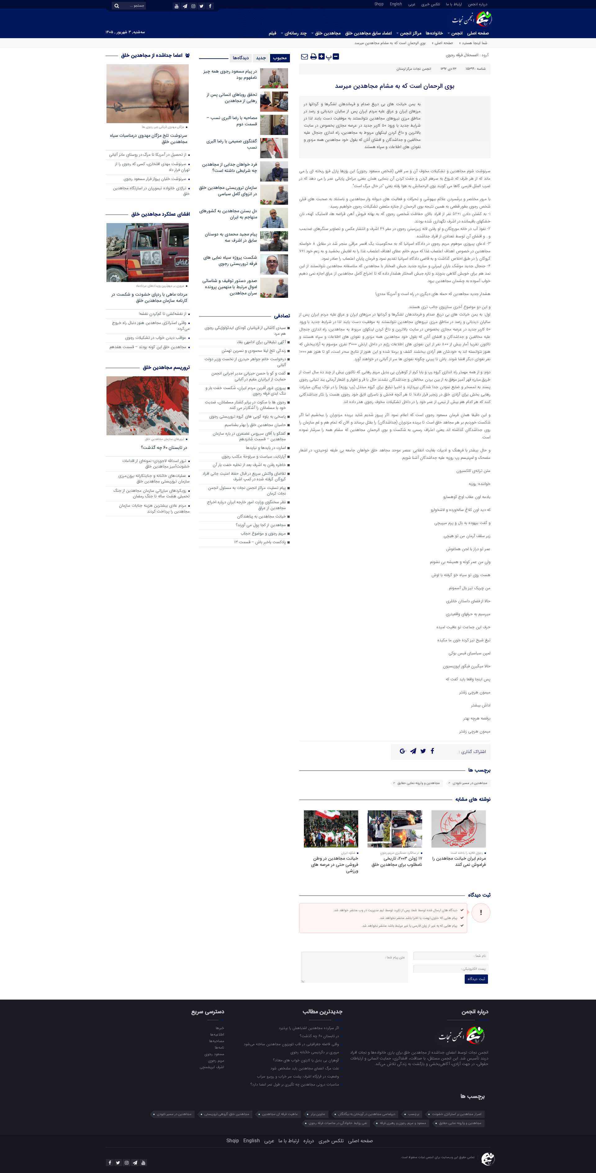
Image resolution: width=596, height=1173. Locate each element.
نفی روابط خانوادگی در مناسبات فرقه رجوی (338, 1123)
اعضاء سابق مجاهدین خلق (368, 33)
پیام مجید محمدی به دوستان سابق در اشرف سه (231, 237)
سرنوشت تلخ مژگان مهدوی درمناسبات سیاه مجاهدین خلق (148, 138)
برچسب (413, 1114)
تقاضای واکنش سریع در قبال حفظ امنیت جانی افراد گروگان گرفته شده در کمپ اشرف (244, 477)
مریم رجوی (216, 1060)
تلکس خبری (431, 3)
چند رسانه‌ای (296, 33)
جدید (261, 58)
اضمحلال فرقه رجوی (462, 55)
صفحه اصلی (478, 33)
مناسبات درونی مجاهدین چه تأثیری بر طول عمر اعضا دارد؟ (295, 1084)
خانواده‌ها (434, 33)
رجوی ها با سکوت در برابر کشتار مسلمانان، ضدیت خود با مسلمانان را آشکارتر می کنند (245, 405)
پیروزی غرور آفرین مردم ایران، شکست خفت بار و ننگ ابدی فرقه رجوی (245, 391)
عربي (411, 3)
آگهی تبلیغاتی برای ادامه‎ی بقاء (261, 342)
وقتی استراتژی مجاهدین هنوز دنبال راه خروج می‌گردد (151, 326)
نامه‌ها (219, 1047)
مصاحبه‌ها (216, 1041)
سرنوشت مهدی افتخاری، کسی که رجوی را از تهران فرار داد (152, 167)
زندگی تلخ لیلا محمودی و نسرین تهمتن (254, 351)
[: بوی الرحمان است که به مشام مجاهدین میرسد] (305, 56)
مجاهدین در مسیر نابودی (470, 783)
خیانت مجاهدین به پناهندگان (261, 517)
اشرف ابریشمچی (212, 1067)
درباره (308, 1141)
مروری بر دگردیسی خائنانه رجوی (315, 1052)
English (396, 3)
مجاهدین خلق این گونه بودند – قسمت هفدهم (148, 347)
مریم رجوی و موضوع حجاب (263, 534)
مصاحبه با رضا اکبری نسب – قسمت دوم (231, 121)
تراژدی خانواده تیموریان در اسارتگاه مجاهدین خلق (151, 191)
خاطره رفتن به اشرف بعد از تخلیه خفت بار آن (249, 465)
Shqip (379, 3)
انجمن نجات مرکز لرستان (413, 69)
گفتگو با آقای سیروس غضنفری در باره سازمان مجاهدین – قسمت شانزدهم (249, 437)
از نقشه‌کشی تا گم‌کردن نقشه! (163, 314)
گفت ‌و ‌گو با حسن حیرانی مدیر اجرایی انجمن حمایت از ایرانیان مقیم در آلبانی (248, 377)
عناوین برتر (318, 1114)
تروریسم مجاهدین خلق (166, 367)
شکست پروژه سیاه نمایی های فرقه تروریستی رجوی (230, 260)
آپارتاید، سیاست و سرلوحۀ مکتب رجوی (254, 457)
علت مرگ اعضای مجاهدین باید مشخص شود (305, 1068)
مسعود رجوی (214, 1054)
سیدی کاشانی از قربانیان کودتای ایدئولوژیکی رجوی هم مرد (245, 331)
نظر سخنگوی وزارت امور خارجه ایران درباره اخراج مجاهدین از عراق (246, 505)
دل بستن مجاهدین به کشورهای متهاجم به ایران (228, 214)
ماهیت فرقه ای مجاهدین (280, 1114)
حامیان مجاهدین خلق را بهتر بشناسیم (255, 425)
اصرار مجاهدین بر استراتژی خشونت (456, 1114)
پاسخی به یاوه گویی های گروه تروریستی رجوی (247, 417)
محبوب (280, 58)
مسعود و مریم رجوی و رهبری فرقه (403, 1123)
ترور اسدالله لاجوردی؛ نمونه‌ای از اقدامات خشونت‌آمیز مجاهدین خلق (156, 464)
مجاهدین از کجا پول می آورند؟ (261, 525)
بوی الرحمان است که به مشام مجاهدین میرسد (394, 86)
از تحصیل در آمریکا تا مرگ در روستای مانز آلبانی (148, 155)
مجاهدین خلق (328, 33)
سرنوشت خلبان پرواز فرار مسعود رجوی (155, 179)
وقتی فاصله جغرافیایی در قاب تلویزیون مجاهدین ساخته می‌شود (292, 1044)
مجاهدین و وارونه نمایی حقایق (419, 783)
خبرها (220, 1028)
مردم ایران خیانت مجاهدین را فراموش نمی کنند (459, 861)
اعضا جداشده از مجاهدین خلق (152, 55)
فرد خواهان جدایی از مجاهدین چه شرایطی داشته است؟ (229, 167)
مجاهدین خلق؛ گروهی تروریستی (227, 1114)
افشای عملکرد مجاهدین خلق (160, 214)
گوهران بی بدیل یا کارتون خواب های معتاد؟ (306, 1060)
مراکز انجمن (410, 33)
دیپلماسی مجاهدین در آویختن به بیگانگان (366, 1114)
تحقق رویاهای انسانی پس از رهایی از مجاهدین (232, 97)
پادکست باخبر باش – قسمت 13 (260, 542)
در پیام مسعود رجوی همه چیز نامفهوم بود (230, 74)
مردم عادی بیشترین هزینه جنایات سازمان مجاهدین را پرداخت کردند (154, 509)
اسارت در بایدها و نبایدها (266, 448)
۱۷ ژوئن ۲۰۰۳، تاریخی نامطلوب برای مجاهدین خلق (397, 861)
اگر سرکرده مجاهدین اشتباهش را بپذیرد (309, 1028)
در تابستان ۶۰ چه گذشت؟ (164, 447)
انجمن (457, 33)
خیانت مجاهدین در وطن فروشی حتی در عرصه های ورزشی (334, 864)
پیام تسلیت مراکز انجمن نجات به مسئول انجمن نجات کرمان (247, 491)
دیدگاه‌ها (241, 58)
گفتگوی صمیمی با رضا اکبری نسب (231, 144)
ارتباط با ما (454, 3)
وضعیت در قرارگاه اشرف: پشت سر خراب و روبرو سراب (298, 1076)
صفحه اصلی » (442, 43)
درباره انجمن (477, 3)
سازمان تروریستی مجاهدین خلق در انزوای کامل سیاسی (228, 190)
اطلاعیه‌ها (217, 1034)
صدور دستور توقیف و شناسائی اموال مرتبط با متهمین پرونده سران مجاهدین (229, 287)
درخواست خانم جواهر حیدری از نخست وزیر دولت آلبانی (245, 362)
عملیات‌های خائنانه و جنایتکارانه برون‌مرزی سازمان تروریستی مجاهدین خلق (154, 479)
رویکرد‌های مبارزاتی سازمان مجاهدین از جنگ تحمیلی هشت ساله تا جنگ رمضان (151, 494)
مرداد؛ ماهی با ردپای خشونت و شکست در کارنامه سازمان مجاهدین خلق (149, 297)
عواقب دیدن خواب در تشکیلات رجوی (156, 338)
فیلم (272, 33)
